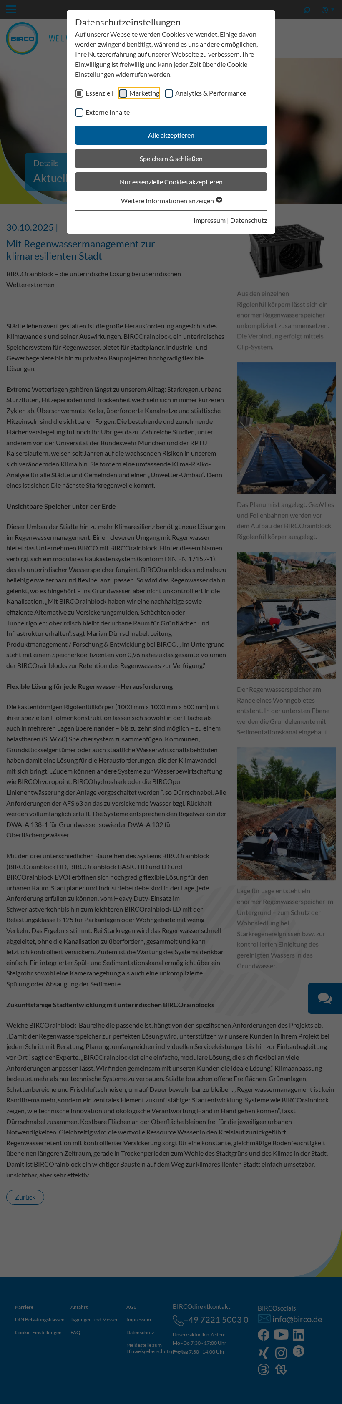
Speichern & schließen (171, 158)
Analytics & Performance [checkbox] (210, 93)
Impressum (210, 220)
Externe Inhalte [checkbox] (108, 112)
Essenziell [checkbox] (99, 93)
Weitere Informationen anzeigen (168, 200)
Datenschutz (248, 220)
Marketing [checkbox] (144, 93)
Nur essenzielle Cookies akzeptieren (171, 182)
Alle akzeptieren (171, 135)
